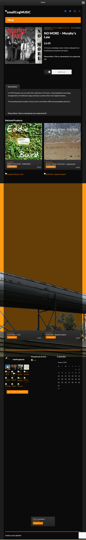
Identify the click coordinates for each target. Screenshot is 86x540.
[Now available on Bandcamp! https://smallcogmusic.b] (26, 367)
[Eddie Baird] (20, 367)
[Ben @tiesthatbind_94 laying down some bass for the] (20, 379)
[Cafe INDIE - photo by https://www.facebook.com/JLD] (7, 373)
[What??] (14, 379)
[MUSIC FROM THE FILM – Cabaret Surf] (62, 141)
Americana (36, 521)
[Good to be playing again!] (14, 367)
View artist (38, 523)
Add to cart (61, 72)
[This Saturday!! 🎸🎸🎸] (26, 373)
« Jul (58, 388)
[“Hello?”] (14, 385)
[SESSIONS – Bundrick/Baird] (62, 251)
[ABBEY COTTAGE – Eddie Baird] (23, 141)
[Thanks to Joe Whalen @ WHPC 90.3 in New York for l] (7, 379)
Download (54, 28)
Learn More (12, 166)
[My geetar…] (20, 373)
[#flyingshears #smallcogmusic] (7, 367)
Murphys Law (48, 29)
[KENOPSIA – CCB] (23, 251)
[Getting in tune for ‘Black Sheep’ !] (7, 385)
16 (79, 376)
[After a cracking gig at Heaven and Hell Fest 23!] (26, 379)
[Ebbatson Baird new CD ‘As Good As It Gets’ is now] (14, 373)
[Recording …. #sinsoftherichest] (20, 385)
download (66, 28)
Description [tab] (12, 87)
